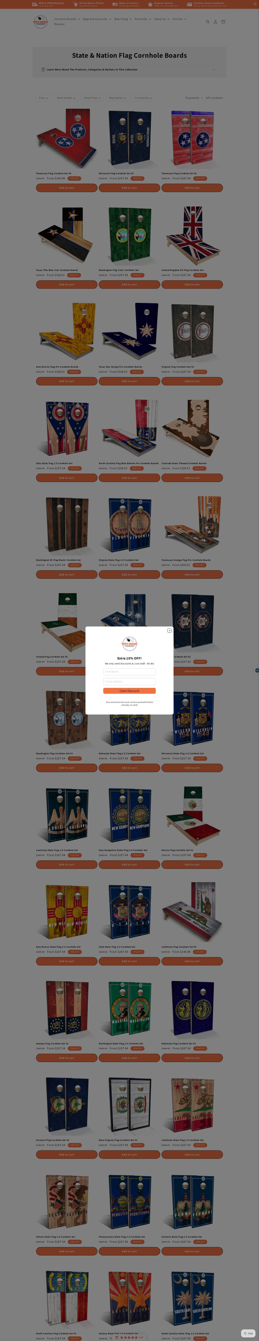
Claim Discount (129, 691)
